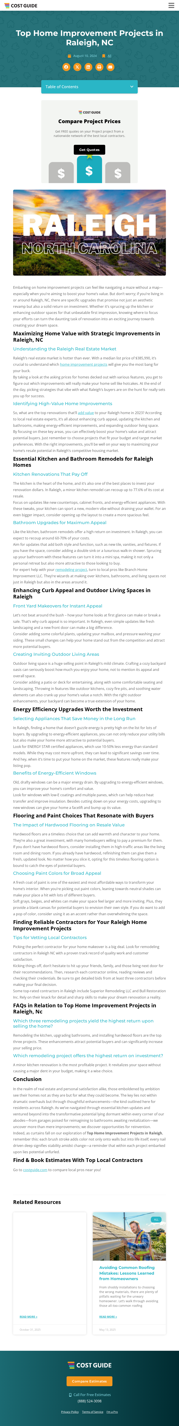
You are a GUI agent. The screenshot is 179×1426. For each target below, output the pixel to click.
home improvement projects (83, 364)
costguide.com (35, 1169)
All (109, 56)
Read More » (28, 1317)
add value (86, 412)
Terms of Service (92, 1412)
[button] (131, 86)
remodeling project (71, 569)
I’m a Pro (112, 1412)
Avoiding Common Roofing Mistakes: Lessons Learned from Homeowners (127, 1273)
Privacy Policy (70, 1412)
